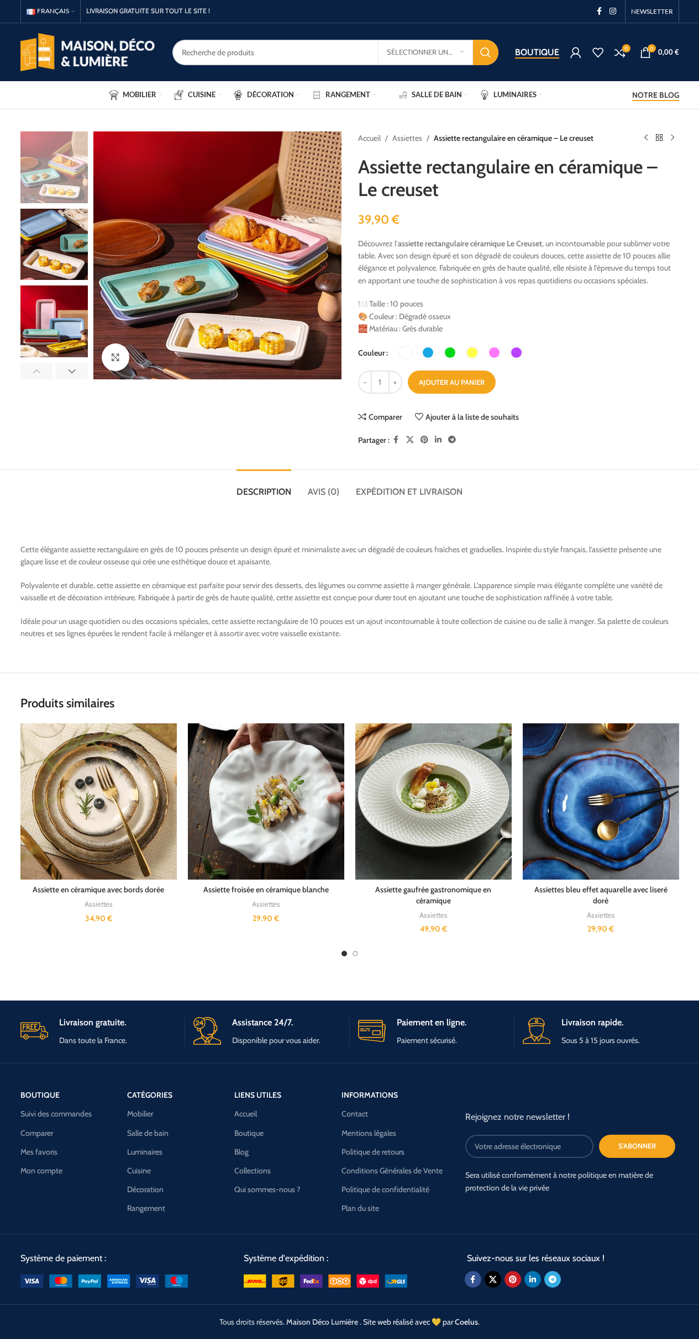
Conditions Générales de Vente (392, 1171)
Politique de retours (372, 1152)
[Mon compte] (576, 52)
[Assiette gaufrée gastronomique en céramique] (433, 801)
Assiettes (407, 138)
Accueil (369, 138)
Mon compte (41, 1171)
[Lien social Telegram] (452, 439)
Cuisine (139, 1171)
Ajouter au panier (452, 382)
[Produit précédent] (646, 138)
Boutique (537, 52)
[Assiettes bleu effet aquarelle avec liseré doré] (601, 801)
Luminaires (144, 1152)
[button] (36, 371)
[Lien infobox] (98, 1031)
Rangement (146, 1208)
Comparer (36, 1133)
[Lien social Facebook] (599, 11)
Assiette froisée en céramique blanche (266, 890)
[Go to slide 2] (355, 953)
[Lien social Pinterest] (424, 439)
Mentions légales (368, 1133)
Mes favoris (38, 1152)
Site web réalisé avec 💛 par (420, 1322)
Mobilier (140, 1114)
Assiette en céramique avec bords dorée (98, 890)
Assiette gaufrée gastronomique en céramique (433, 895)
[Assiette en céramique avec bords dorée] (98, 801)
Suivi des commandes (56, 1114)
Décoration (145, 1189)
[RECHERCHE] (485, 52)
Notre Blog (655, 95)
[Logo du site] (88, 51)
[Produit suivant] (672, 138)
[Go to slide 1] (344, 953)
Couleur (371, 353)
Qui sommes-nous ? (267, 1189)
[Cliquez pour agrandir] (115, 357)
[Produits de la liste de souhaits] (598, 52)
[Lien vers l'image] (104, 1280)
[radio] (406, 352)
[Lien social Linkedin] (438, 439)
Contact (354, 1114)
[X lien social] (410, 439)
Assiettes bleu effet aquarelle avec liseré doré (601, 895)
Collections (252, 1171)
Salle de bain (148, 1133)
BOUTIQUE (40, 1095)
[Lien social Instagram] (612, 11)
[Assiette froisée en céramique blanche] (266, 801)
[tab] (263, 486)
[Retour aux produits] (659, 138)
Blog (241, 1152)
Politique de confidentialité (385, 1189)
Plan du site (360, 1208)
